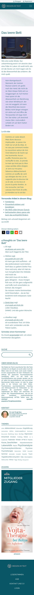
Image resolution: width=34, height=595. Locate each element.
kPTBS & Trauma (27, 439)
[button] (3, 232)
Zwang (20, 459)
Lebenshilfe (6, 445)
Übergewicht (25, 459)
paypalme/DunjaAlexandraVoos (11, 401)
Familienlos (9, 202)
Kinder (18, 440)
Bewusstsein (4, 434)
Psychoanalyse (25, 445)
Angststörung (27, 428)
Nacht (15, 445)
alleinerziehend (10, 428)
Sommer (4, 454)
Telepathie (24, 454)
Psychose (29, 448)
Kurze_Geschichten (9, 442)
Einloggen (18, 1)
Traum (30, 454)
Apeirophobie (4, 431)
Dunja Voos (9, 302)
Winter (11, 460)
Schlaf (24, 451)
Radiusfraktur (18, 451)
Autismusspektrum (20, 431)
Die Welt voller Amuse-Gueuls (17, 210)
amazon (17, 554)
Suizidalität (18, 454)
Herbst (26, 437)
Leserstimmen (17, 575)
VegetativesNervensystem (10, 457)
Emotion (13, 437)
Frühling (19, 437)
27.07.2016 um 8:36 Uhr (14, 305)
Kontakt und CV (17, 584)
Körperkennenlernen (26, 442)
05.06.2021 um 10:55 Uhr (14, 249)
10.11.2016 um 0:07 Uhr (14, 259)
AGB (17, 579)
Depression (28, 434)
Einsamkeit (5, 437)
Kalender (11, 440)
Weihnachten (4, 459)
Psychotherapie (7, 451)
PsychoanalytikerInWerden (11, 448)
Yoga (15, 459)
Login (17, 588)
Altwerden (19, 428)
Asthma (11, 431)
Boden (16, 434)
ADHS (2, 428)
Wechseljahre (28, 457)
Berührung (29, 431)
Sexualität (30, 451)
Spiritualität (12, 454)
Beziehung (11, 434)
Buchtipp (21, 434)
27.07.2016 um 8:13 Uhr (14, 320)
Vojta (22, 457)
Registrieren (28, 1)
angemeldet (14, 335)
